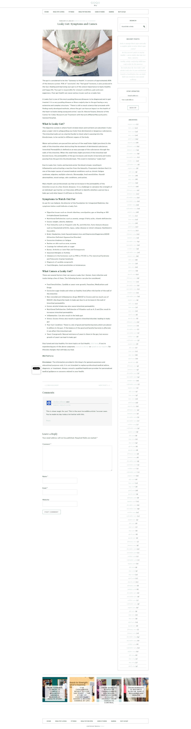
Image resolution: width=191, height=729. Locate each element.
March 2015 (132, 626)
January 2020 (131, 413)
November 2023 (132, 245)
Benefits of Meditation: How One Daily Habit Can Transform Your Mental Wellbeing (133, 76)
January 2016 (132, 589)
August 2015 (132, 607)
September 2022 (132, 296)
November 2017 (132, 509)
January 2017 (132, 545)
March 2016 (131, 582)
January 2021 (132, 369)
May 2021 (132, 355)
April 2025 (131, 183)
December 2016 (132, 549)
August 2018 (132, 476)
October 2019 (132, 424)
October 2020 (131, 380)
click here (94, 343)
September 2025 (132, 164)
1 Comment (92, 21)
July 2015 (132, 611)
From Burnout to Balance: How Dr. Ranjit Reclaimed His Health (136, 691)
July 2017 (132, 523)
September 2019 (132, 428)
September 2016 (132, 560)
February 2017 (132, 542)
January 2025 (131, 194)
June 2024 (131, 219)
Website (45, 500)
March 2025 (131, 186)
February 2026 (131, 146)
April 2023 (131, 271)
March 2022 (132, 318)
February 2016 (132, 585)
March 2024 (131, 230)
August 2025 (132, 168)
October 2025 (131, 161)
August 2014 (132, 651)
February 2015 (132, 629)
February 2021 (132, 366)
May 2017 (132, 531)
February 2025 (131, 190)
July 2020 (132, 391)
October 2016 (132, 556)
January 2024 (131, 238)
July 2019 (132, 435)
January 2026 (131, 150)
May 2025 (131, 179)
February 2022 (131, 322)
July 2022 (132, 304)
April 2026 (131, 139)
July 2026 (131, 128)
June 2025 (131, 175)
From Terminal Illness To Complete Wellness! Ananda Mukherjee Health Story (55, 693)
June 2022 (132, 307)
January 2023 (131, 282)
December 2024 (132, 197)
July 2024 (132, 216)
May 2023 (131, 267)
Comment (46, 444)
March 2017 (132, 538)
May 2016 (132, 574)
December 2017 (132, 505)
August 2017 (132, 520)
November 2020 (132, 377)
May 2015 (132, 618)
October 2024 (131, 205)
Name (45, 476)
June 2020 (132, 395)
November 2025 (132, 157)
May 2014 (132, 662)
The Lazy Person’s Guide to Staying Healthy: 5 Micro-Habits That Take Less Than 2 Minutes (133, 55)
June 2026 (131, 131)
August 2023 (132, 256)
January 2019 (132, 457)
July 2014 (132, 655)
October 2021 (132, 336)
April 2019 (132, 446)
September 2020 (132, 384)
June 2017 (132, 527)
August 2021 (132, 344)
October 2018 (132, 468)
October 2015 (132, 600)
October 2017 (132, 512)
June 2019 (132, 439)
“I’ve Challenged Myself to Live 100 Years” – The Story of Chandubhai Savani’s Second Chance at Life (82, 694)
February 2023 (131, 278)
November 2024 (132, 201)
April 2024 (131, 227)
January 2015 (131, 633)
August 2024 (132, 212)
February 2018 (132, 498)
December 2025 (132, 153)
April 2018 (131, 490)
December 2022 (132, 285)
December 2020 (132, 373)
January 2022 (131, 326)
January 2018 (131, 501)
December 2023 (132, 241)
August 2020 (132, 388)
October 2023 (131, 249)
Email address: (133, 95)
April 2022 (131, 315)
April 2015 (131, 622)
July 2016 (132, 567)
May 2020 (131, 399)
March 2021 (132, 362)
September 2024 (131, 208)
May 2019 (132, 443)
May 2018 (132, 487)
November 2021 (132, 333)
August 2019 (132, 432)
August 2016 (132, 563)
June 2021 (132, 351)
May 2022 (131, 311)
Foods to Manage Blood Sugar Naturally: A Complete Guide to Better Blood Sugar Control (133, 46)
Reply (48, 420)
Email (45, 488)
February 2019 (132, 454)
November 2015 (132, 596)
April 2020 (131, 402)
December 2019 (132, 417)
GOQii (95, 2)
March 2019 (132, 450)
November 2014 (132, 640)
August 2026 (132, 124)
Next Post (103, 385)
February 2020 (132, 410)
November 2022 (132, 289)
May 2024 (131, 223)
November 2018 (132, 465)
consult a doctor (82, 346)
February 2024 (131, 234)
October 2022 (131, 293)
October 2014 (132, 644)
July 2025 (132, 172)
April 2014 (132, 666)
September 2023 (132, 252)
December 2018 (132, 461)
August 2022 (132, 300)
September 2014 (132, 648)
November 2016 (132, 552)
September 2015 (132, 604)
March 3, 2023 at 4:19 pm (62, 405)
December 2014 (132, 637)
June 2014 (132, 659)
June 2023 (131, 263)
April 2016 (131, 578)
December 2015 (132, 593)
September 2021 (132, 340)
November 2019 (132, 421)
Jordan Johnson (59, 402)
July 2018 (132, 479)
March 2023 (132, 274)
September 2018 (132, 472)
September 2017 (132, 516)
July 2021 (132, 347)
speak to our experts (99, 346)
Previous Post (53, 385)
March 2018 (132, 494)
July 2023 (132, 260)
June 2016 (132, 571)
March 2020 (132, 406)
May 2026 (131, 135)
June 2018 (132, 483)
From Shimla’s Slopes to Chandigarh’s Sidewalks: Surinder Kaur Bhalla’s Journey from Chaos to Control (109, 695)
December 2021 (132, 329)
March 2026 (132, 142)
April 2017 (132, 534)
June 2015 (132, 615)
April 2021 (131, 358)
